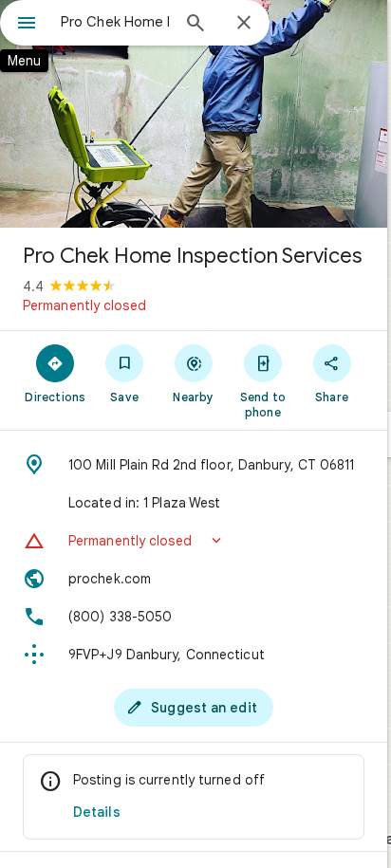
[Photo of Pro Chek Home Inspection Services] (193, 114)
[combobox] (115, 21)
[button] (193, 541)
